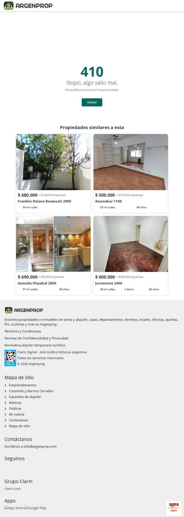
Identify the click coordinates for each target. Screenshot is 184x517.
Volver (92, 102)
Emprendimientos (23, 385)
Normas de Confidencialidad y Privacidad (36, 338)
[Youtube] (22, 467)
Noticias (15, 402)
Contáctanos (18, 420)
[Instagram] (15, 467)
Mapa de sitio (19, 426)
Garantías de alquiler (25, 396)
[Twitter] (29, 467)
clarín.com (12, 488)
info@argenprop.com (40, 446)
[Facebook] (7, 467)
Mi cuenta (16, 414)
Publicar (15, 408)
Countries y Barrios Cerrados (31, 391)
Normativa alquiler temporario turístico (34, 345)
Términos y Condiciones (22, 331)
